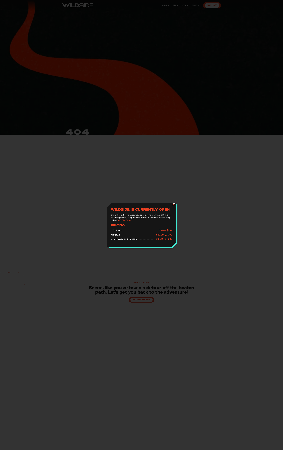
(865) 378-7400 (124, 220)
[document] (141, 225)
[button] (174, 204)
